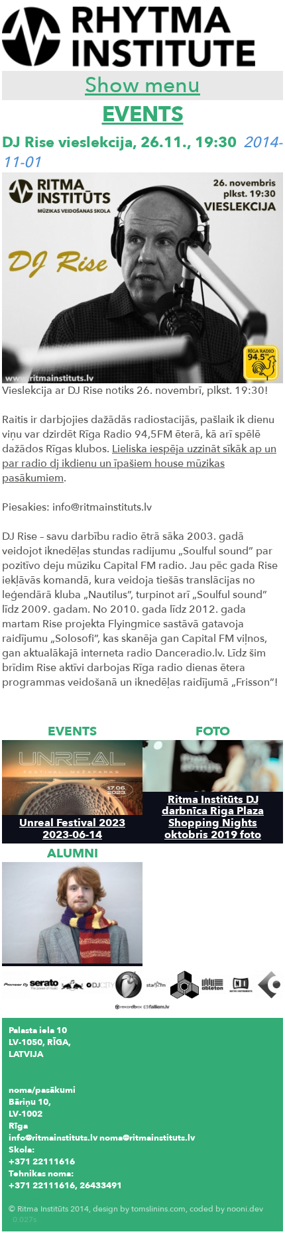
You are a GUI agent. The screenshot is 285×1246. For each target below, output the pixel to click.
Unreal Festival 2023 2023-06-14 (72, 828)
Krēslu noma (34, 1198)
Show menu (142, 85)
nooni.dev (245, 1209)
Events (143, 114)
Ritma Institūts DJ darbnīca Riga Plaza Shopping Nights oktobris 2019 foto (213, 816)
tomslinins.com (158, 1209)
